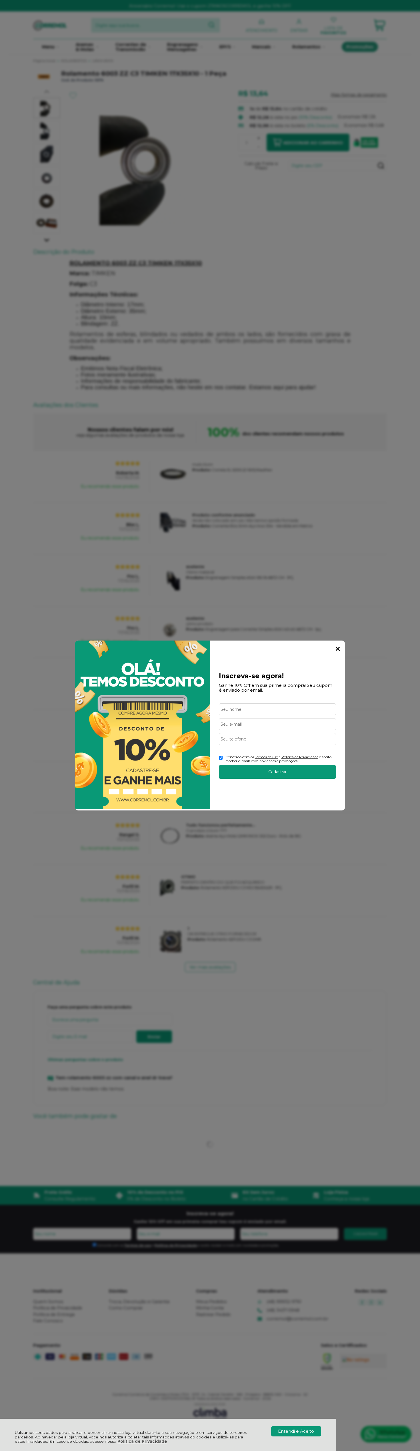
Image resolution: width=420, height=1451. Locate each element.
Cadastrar (277, 771)
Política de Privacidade (142, 1441)
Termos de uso (266, 757)
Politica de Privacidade (299, 757)
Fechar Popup (338, 649)
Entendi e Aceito (296, 1431)
